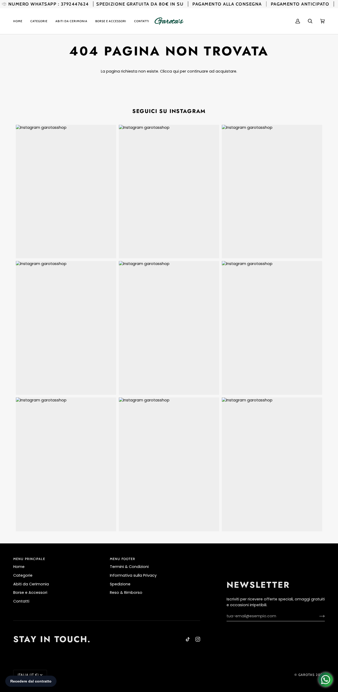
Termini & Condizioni (129, 566)
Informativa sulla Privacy (133, 575)
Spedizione (120, 584)
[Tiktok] (187, 639)
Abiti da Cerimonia (31, 584)
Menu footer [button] (122, 559)
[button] (38, 21)
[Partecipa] (318, 616)
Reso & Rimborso (126, 592)
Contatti (21, 601)
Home (19, 566)
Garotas (306, 675)
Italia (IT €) (28, 675)
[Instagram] (197, 639)
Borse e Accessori (30, 592)
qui (176, 71)
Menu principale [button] (29, 559)
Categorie (22, 575)
